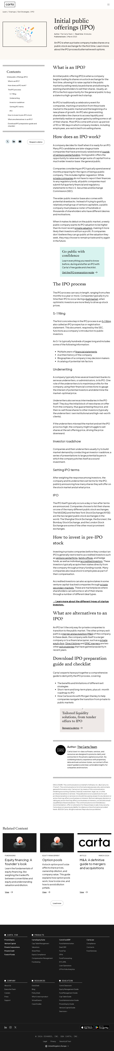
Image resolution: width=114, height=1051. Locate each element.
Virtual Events (37, 1000)
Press (6, 997)
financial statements (86, 351)
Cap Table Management (40, 943)
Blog (33, 989)
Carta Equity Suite (38, 940)
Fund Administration (66, 943)
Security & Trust (65, 1041)
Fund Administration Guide (69, 1000)
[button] (36, 142)
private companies (63, 178)
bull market (92, 298)
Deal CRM (62, 947)
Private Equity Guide (66, 1004)
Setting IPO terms (17, 106)
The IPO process (14, 89)
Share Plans (36, 951)
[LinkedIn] (5, 1027)
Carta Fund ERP (64, 940)
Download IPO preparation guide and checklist (22, 124)
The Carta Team (87, 746)
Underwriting (15, 98)
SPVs (61, 954)
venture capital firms (67, 557)
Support (7, 1000)
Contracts (90, 947)
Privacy (53, 1041)
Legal (45, 1041)
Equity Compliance (39, 954)
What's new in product (40, 997)
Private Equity (9, 940)
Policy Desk (36, 993)
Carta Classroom (65, 985)
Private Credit (9, 951)
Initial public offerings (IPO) (17, 77)
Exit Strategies (23, 12)
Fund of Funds (9, 954)
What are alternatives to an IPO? (20, 119)
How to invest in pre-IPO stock (20, 115)
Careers (7, 993)
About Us (7, 985)
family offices (85, 557)
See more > (63, 1011)
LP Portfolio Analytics (67, 969)
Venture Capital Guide (67, 1008)
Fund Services (92, 951)
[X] (15, 1027)
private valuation (83, 228)
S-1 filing (13, 94)
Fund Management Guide (68, 993)
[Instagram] (10, 1027)
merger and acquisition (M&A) (77, 633)
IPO (32, 12)
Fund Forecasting (65, 958)
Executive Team (10, 989)
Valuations (35, 947)
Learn (5, 12)
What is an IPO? (14, 81)
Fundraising (36, 962)
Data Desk (35, 985)
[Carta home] (9, 4)
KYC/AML (62, 962)
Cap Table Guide (65, 997)
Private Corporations (12, 947)
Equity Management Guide (68, 989)
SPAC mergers (92, 643)
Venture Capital (10, 943)
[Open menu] (108, 4)
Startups (12, 12)
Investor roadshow (17, 102)
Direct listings (72, 643)
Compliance (91, 943)
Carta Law (90, 940)
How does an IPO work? (17, 85)
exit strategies (66, 646)
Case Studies (36, 1004)
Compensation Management (42, 958)
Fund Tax (62, 951)
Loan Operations (65, 966)
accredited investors (91, 561)
